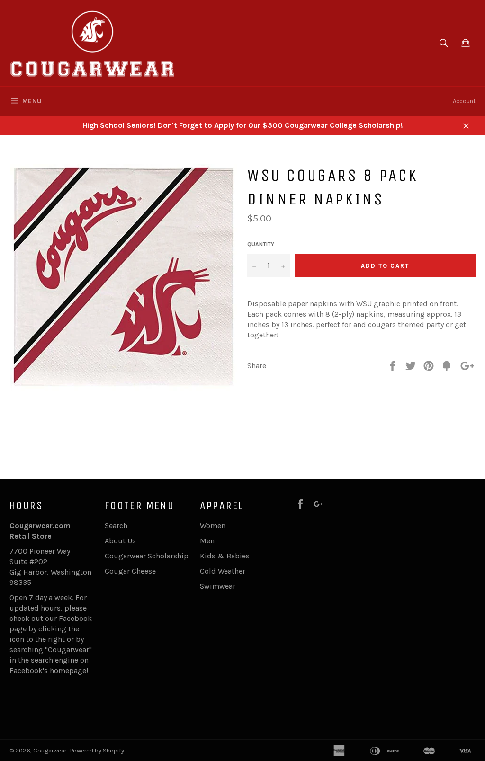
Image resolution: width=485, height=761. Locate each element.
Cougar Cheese (130, 570)
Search (116, 525)
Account (464, 101)
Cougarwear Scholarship (147, 555)
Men (207, 540)
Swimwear (217, 586)
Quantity (260, 244)
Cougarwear (50, 750)
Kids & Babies (225, 555)
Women (212, 525)
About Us (120, 540)
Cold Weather (222, 570)
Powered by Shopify (97, 750)
